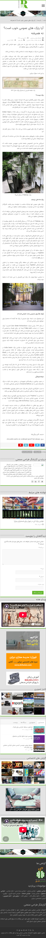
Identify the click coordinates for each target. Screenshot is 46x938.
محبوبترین (32, 722)
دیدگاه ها (23, 722)
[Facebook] (28, 930)
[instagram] (17, 930)
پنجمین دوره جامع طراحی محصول (22, 736)
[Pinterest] (24, 930)
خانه (44, 20)
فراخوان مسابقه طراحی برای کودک (22, 727)
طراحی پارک (37, 452)
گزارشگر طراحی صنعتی (35, 38)
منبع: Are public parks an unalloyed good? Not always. (25, 439)
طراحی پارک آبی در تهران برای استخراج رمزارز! (29, 521)
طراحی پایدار (35, 893)
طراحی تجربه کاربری (14, 893)
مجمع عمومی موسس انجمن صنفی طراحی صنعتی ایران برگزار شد (17, 746)
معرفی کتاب (24, 896)
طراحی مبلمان (31, 891)
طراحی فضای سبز (27, 452)
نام (42, 569)
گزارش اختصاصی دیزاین (38, 898)
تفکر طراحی (10, 891)
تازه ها (39, 20)
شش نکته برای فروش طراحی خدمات (24, 809)
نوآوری (5, 893)
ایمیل (41, 576)
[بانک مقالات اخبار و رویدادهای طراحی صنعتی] (23, 4)
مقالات (35, 40)
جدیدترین (41, 722)
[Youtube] (19, 930)
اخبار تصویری (7, 896)
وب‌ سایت (41, 584)
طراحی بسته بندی (20, 891)
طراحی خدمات (26, 893)
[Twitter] (26, 930)
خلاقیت (43, 896)
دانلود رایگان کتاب (34, 896)
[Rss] (33, 930)
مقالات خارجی (30, 40)
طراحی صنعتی (41, 891)
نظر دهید (20, 40)
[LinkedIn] (22, 930)
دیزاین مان (16, 896)
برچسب (15, 722)
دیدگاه (41, 547)
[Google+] (30, 930)
